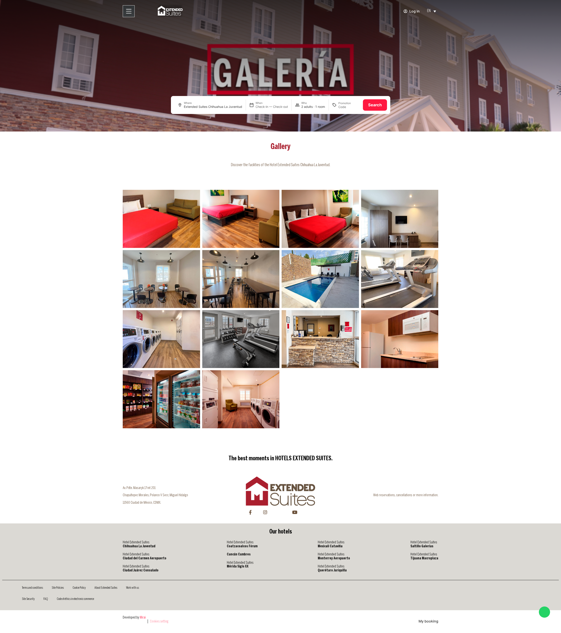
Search (375, 105)
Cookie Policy (79, 587)
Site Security (28, 599)
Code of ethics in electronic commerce (75, 599)
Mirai (143, 617)
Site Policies (58, 587)
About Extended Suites (105, 587)
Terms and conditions (32, 587)
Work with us (132, 587)
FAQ (45, 599)
